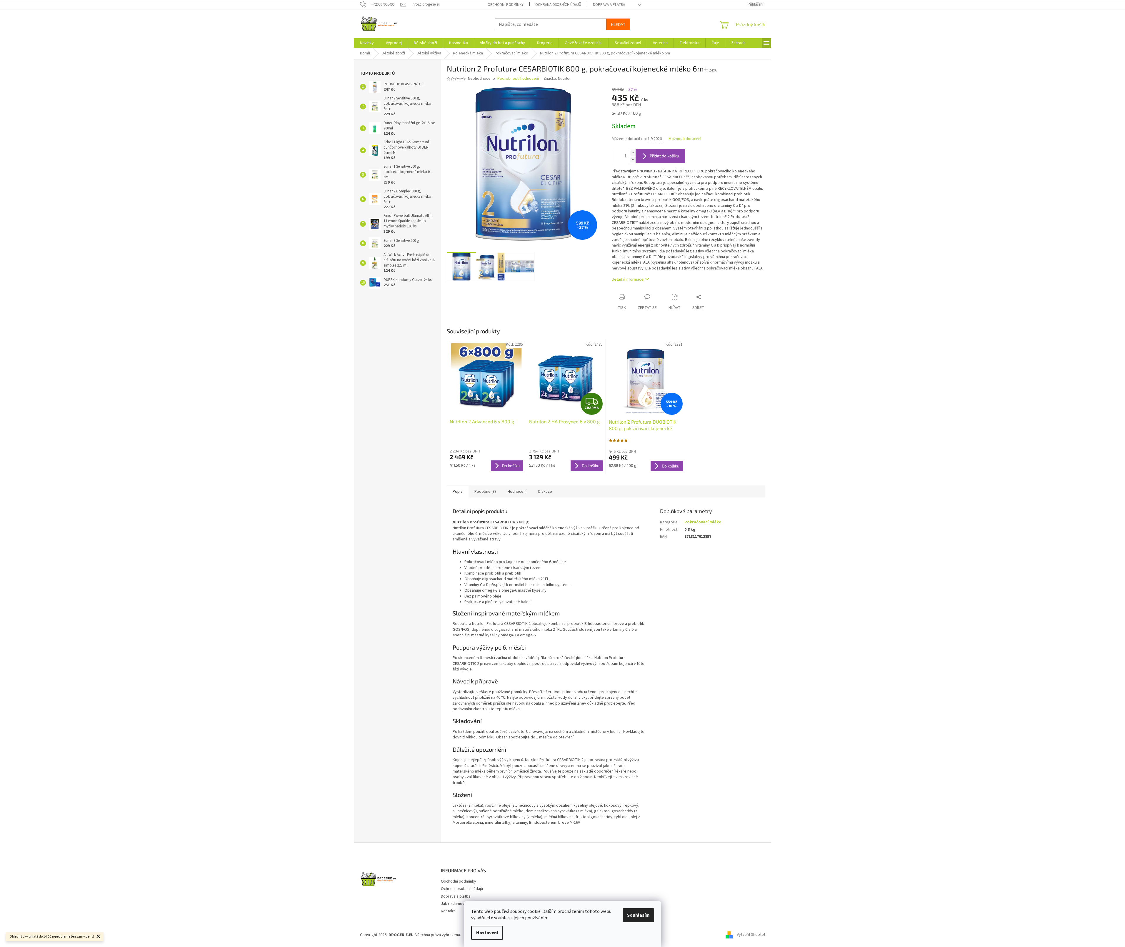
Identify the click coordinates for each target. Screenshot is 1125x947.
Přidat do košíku (664, 155)
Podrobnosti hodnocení (518, 78)
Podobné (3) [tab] (485, 492)
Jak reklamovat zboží (460, 904)
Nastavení (487, 933)
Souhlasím (638, 915)
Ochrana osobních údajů (558, 4)
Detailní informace (628, 279)
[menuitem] (367, 43)
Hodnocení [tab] (517, 492)
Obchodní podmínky (506, 4)
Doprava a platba (609, 4)
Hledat (618, 24)
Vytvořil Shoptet (751, 935)
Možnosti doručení (685, 139)
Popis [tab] (458, 492)
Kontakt (448, 911)
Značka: (557, 78)
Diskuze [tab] (545, 492)
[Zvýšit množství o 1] (633, 152)
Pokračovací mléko (702, 522)
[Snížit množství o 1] (633, 159)
